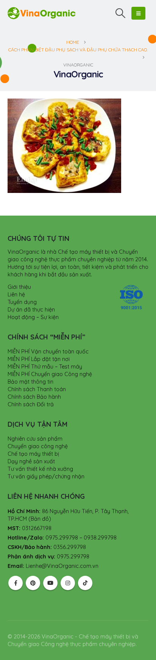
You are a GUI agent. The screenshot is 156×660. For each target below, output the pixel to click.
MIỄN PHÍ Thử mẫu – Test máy (45, 366)
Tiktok (85, 583)
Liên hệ (16, 294)
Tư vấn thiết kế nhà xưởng (40, 469)
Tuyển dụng (22, 302)
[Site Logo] (42, 13)
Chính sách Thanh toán (37, 389)
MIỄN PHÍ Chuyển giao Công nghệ (50, 374)
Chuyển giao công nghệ (38, 446)
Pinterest (33, 583)
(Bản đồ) (39, 518)
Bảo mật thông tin (30, 381)
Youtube (50, 583)
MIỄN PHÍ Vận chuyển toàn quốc (48, 351)
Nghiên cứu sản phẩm (35, 438)
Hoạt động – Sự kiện (33, 317)
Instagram (68, 583)
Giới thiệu (19, 287)
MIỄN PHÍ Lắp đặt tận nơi (39, 359)
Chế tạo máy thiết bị (33, 453)
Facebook (15, 583)
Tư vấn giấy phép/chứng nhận (46, 476)
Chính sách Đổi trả (31, 404)
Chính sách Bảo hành (34, 396)
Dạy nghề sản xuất (31, 461)
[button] (120, 13)
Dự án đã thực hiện (31, 309)
